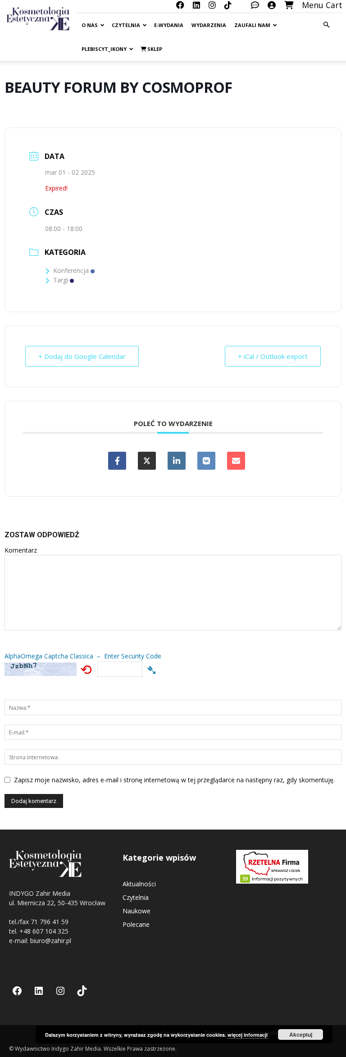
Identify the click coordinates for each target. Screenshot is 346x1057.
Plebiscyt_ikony (104, 48)
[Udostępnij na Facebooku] (117, 461)
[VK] (206, 461)
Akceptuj (300, 1034)
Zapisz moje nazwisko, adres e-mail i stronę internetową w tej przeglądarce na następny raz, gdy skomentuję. (174, 780)
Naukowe (136, 911)
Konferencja (71, 270)
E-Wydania (168, 25)
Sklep (154, 48)
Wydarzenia (208, 25)
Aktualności (139, 884)
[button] (326, 25)
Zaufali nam (252, 25)
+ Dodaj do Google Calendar (82, 356)
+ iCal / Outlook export (273, 356)
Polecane (136, 924)
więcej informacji (248, 1034)
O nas (90, 25)
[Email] (236, 461)
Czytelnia (126, 25)
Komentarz (21, 550)
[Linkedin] (177, 461)
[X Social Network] (147, 461)
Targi (60, 280)
